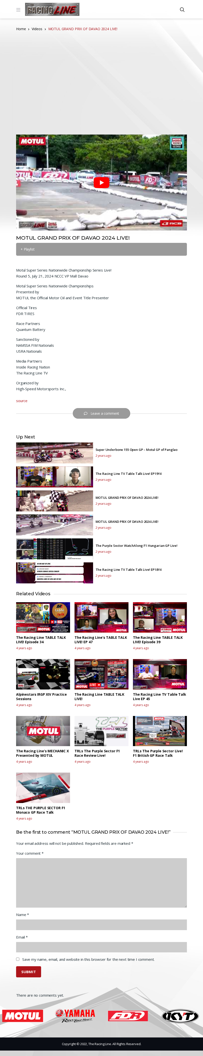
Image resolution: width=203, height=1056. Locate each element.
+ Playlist (28, 249)
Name (22, 914)
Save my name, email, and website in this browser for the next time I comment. (88, 959)
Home (21, 28)
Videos (37, 28)
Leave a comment (105, 413)
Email (22, 937)
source (21, 400)
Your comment (30, 853)
